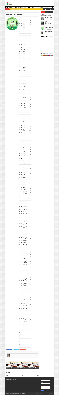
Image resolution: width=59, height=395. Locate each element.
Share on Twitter (16, 349)
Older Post (38, 375)
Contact (40, 393)
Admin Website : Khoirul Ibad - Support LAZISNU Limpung (18, 393)
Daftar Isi (33, 7)
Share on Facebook (10, 349)
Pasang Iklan (41, 7)
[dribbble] (50, 9)
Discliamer (47, 393)
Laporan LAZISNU (20, 7)
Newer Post (7, 375)
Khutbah (29, 7)
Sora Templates (10, 393)
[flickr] (49, 9)
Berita (16, 7)
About (37, 393)
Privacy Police (43, 393)
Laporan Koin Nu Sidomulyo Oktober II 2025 (17, 9)
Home (6, 7)
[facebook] (44, 9)
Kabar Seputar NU (11, 7)
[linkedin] (52, 9)
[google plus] (53, 9)
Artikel (25, 7)
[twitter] (45, 9)
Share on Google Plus (23, 349)
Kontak (37, 7)
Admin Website (51, 393)
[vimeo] (47, 9)
